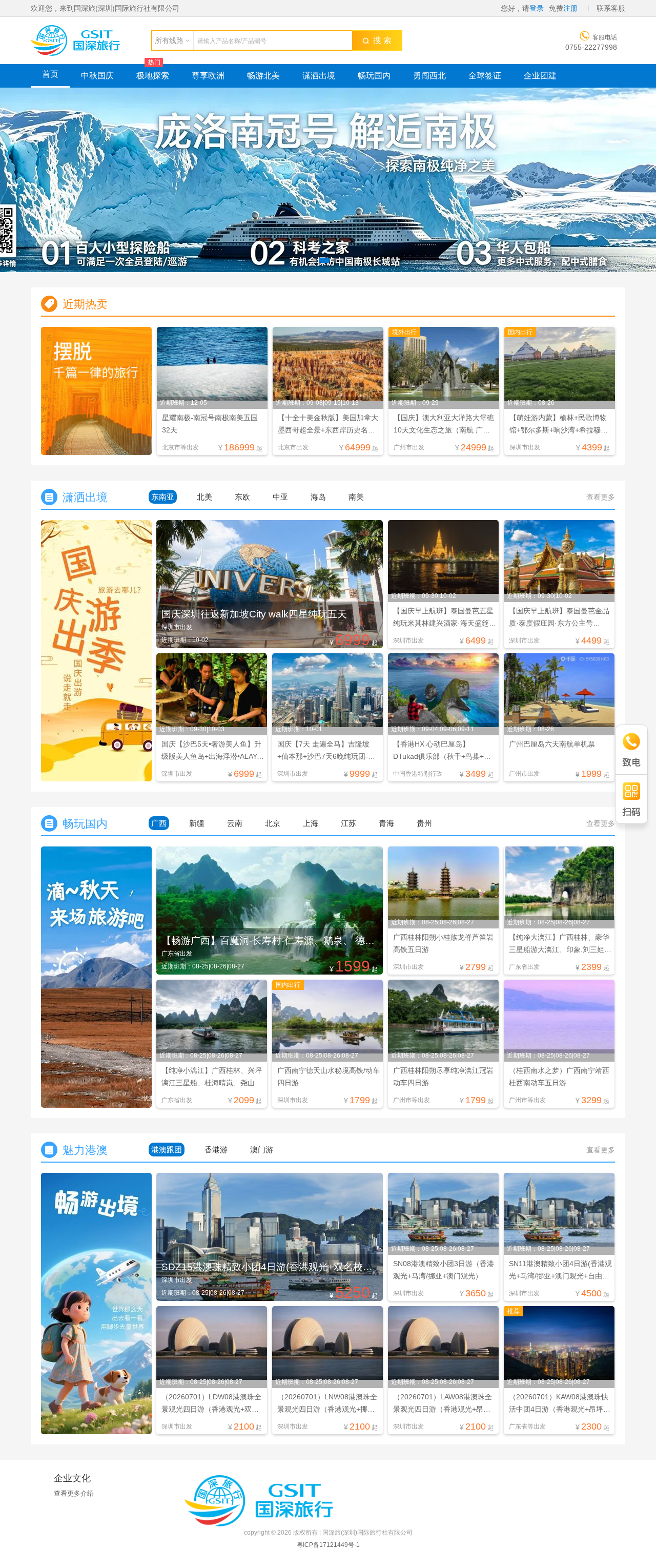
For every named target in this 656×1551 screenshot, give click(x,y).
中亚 (280, 496)
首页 (50, 74)
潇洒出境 (318, 75)
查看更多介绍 (74, 1493)
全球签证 (484, 75)
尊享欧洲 (208, 75)
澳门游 (261, 1149)
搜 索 (380, 40)
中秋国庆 (97, 75)
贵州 (424, 823)
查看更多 (600, 497)
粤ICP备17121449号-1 (328, 1544)
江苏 (348, 823)
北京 (272, 823)
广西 (159, 823)
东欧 (242, 496)
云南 (234, 823)
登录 (536, 8)
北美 (204, 496)
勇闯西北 (429, 75)
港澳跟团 (166, 1149)
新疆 (196, 823)
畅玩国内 (374, 75)
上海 (310, 823)
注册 (570, 8)
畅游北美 (263, 75)
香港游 (216, 1149)
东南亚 (162, 496)
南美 (356, 496)
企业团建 (540, 75)
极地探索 (152, 75)
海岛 (318, 496)
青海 (386, 823)
